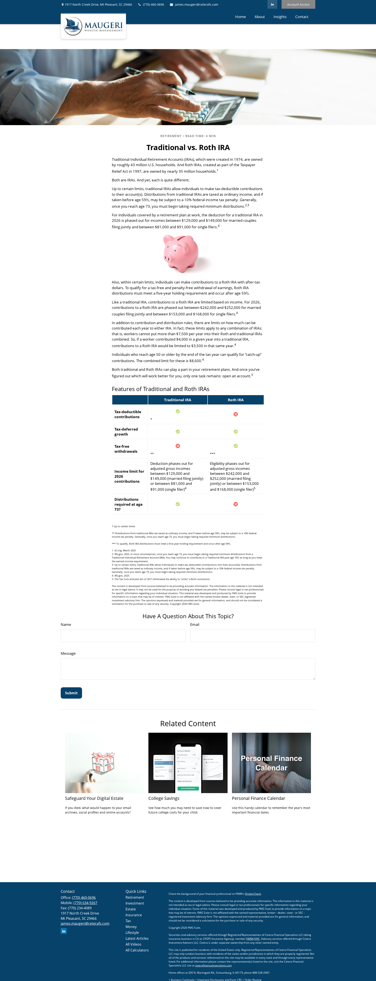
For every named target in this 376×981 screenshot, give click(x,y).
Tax (128, 920)
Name (66, 624)
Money (131, 926)
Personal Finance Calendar (258, 798)
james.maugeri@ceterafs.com (196, 4)
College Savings (164, 798)
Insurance (134, 915)
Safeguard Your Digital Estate (94, 798)
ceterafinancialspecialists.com (213, 965)
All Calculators (137, 950)
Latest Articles (137, 938)
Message (68, 653)
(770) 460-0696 (153, 4)
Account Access (298, 4)
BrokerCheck (253, 894)
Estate (131, 909)
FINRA (249, 939)
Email (194, 624)
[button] (240, 16)
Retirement (135, 897)
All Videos (133, 944)
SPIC (257, 939)
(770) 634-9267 (85, 902)
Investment (135, 903)
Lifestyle (132, 932)
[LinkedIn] (272, 4)
